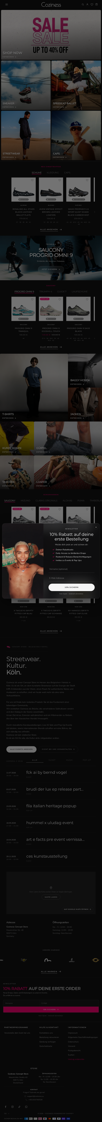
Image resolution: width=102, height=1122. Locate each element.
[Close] (96, 527)
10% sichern (71, 587)
